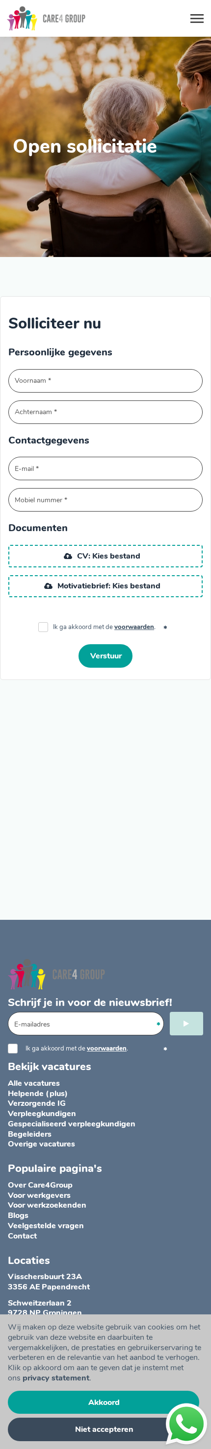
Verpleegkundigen (42, 1113)
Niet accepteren (104, 1429)
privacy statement (56, 1378)
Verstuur (106, 656)
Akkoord (104, 1402)
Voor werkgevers (39, 1195)
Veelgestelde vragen (46, 1225)
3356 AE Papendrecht (49, 1287)
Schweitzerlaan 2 (40, 1303)
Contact (22, 1236)
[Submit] (186, 1023)
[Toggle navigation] (198, 18)
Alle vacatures (34, 1083)
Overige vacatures (41, 1144)
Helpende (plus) (38, 1093)
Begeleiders (30, 1134)
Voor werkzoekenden (47, 1205)
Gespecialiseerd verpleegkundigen (71, 1124)
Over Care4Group (40, 1185)
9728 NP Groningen (45, 1313)
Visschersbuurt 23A (45, 1276)
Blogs (18, 1215)
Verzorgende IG (37, 1103)
